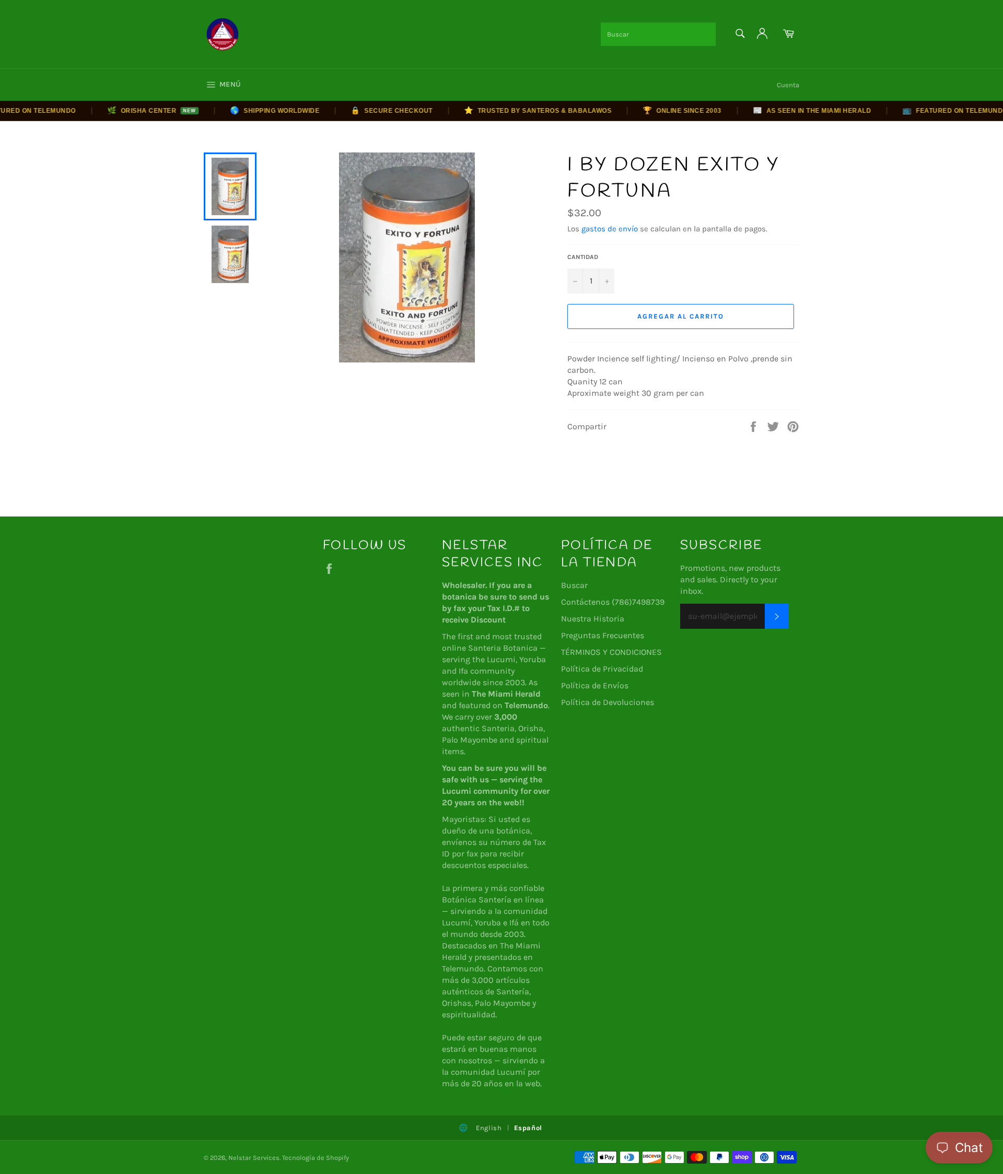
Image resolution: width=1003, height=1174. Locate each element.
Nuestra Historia (592, 619)
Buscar (574, 585)
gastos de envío (609, 228)
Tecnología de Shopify (315, 1157)
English (489, 1128)
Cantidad (582, 257)
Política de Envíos (594, 685)
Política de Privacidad (602, 669)
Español (528, 1128)
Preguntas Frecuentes (602, 635)
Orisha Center (135, 110)
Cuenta (788, 85)
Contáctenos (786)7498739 (612, 602)
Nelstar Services (253, 1157)
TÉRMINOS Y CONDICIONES (611, 652)
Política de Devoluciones (607, 702)
